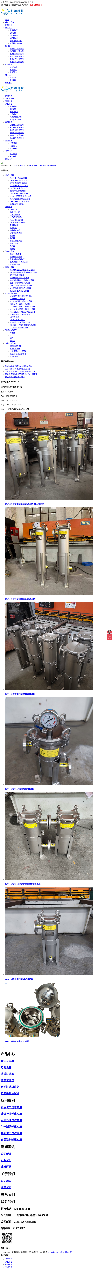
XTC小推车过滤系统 (17, 222)
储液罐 (12, 249)
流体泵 (12, 333)
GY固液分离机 (15, 212)
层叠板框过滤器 (16, 257)
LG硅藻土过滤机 (16, 217)
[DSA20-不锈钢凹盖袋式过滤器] (49, 974)
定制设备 (8, 25)
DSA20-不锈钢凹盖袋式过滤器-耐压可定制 (24, 504)
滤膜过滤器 (14, 35)
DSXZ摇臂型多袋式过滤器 (20, 199)
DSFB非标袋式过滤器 (18, 191)
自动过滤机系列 (16, 41)
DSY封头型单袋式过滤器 (19, 201)
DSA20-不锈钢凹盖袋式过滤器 (19, 979)
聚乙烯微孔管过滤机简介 (14, 377)
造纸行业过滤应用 (17, 51)
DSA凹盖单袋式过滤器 (47, 166)
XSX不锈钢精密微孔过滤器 (20, 288)
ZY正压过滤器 (15, 254)
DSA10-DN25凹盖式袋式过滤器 (19, 789)
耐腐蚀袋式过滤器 (17, 204)
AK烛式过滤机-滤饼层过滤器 (21, 296)
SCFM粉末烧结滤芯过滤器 (20, 322)
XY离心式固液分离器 (18, 354)
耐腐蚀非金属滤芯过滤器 (19, 291)
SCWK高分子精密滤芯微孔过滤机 (23, 325)
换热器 (12, 246)
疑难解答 (13, 72)
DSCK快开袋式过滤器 (18, 183)
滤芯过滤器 (14, 38)
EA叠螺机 (13, 209)
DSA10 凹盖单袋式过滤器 (17, 1041)
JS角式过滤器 (15, 349)
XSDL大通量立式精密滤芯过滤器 (22, 270)
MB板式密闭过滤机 (17, 320)
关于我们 (8, 75)
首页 (7, 20)
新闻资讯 (8, 64)
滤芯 (11, 338)
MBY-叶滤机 (14, 317)
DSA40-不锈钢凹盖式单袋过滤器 (20, 694)
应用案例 (8, 46)
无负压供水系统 (16, 241)
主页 (16, 166)
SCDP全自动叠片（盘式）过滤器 (22, 307)
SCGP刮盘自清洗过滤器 (19, 328)
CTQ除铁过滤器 (16, 346)
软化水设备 (14, 243)
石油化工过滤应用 (17, 49)
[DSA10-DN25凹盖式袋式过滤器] (49, 784)
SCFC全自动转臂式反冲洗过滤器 (22, 309)
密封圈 (12, 341)
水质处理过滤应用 (17, 54)
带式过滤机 (14, 225)
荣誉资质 (13, 80)
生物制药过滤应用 (17, 56)
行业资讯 (13, 70)
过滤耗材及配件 (16, 43)
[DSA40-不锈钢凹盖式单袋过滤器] (49, 689)
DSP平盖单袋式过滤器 (18, 178)
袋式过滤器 (9, 22)
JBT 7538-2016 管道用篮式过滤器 (18, 369)
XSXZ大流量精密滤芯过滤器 (21, 286)
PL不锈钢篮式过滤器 (18, 351)
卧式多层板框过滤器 (17, 259)
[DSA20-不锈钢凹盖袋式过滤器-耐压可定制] (49, 499)
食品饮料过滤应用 (17, 62)
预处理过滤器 (10, 343)
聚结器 (12, 238)
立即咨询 (8, 1267)
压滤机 (12, 236)
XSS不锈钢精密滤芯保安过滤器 (22, 280)
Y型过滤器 (14, 356)
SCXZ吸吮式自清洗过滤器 (20, 314)
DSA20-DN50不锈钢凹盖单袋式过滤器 (22, 884)
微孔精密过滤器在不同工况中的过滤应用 (21, 374)
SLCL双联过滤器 (16, 220)
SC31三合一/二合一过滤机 (20, 304)
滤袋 (11, 335)
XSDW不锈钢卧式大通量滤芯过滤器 (24, 272)
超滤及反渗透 (15, 264)
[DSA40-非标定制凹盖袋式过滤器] (49, 594)
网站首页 (8, 96)
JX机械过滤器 (15, 215)
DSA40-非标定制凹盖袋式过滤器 (20, 599)
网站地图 (68, 1252)
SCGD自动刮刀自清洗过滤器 (21, 301)
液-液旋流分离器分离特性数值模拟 (18, 366)
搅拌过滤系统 (15, 230)
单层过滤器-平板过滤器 (19, 262)
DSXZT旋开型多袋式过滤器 (20, 196)
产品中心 (8, 28)
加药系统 (13, 228)
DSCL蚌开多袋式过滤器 (19, 186)
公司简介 (13, 77)
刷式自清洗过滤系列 (17, 299)
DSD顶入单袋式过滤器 (18, 188)
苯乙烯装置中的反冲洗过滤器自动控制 (20, 371)
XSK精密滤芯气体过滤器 (19, 278)
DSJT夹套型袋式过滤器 (19, 194)
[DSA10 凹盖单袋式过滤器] (32, 1037)
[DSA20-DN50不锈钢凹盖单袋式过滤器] (49, 879)
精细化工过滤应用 (17, 59)
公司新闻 (13, 67)
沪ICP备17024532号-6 (56, 1252)
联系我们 (8, 83)
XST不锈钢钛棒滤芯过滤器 (20, 283)
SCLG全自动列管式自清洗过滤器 (22, 312)
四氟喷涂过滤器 (16, 233)
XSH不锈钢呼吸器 (17, 275)
